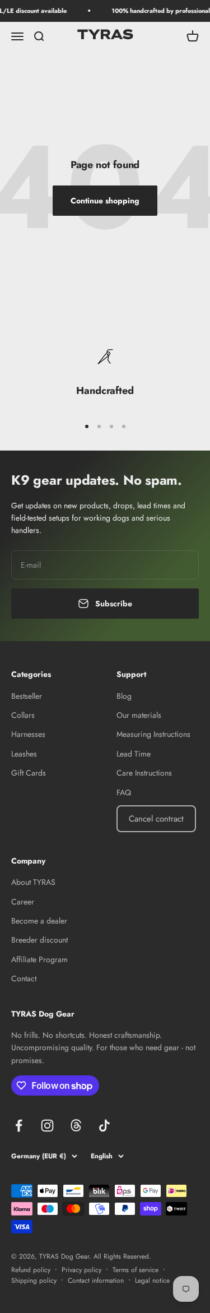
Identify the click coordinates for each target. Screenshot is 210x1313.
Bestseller (26, 696)
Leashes (24, 753)
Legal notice (152, 1280)
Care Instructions (144, 772)
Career (22, 901)
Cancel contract (156, 819)
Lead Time (133, 753)
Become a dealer (39, 920)
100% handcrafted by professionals (159, 10)
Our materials (138, 715)
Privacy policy (81, 1270)
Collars (23, 715)
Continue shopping (105, 200)
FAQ (123, 792)
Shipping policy (34, 1280)
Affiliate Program (39, 959)
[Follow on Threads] (75, 1125)
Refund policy (30, 1270)
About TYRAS (33, 882)
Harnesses (28, 734)
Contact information (96, 1280)
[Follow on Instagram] (47, 1125)
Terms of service (135, 1270)
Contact (23, 978)
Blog (124, 696)
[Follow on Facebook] (18, 1125)
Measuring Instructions (153, 734)
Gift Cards (28, 772)
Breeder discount (39, 939)
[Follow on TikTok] (104, 1125)
